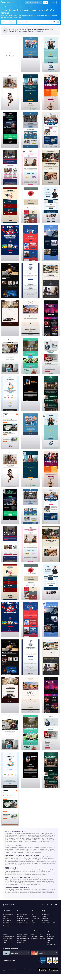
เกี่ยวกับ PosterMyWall (8, 914)
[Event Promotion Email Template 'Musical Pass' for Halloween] (51, 318)
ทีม (32, 920)
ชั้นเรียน (44, 916)
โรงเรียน (34, 922)
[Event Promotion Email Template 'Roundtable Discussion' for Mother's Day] (30, 167)
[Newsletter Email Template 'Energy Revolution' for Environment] (51, 243)
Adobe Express (34, 938)
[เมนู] (59, 2)
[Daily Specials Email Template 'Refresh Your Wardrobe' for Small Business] (10, 92)
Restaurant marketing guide (48, 922)
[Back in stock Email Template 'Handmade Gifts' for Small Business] (51, 167)
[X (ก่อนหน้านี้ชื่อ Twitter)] (51, 904)
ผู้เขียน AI (5, 940)
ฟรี (32, 914)
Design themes (21, 920)
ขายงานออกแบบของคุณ (8, 924)
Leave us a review (7, 922)
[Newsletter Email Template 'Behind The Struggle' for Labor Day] (30, 130)
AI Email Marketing (7, 938)
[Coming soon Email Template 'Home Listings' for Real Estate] (10, 431)
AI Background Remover (23, 938)
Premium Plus (35, 918)
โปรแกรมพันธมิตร (7, 920)
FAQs (48, 940)
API (48, 942)
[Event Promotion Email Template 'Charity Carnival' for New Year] (30, 356)
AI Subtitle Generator (22, 934)
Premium (34, 916)
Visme (41, 934)
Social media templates (23, 918)
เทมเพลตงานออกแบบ (22, 914)
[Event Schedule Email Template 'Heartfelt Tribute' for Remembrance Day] (30, 205)
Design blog (45, 918)
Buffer (41, 936)
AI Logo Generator (21, 940)
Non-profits (35, 924)
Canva (32, 934)
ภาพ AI (4, 942)
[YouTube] (56, 904)
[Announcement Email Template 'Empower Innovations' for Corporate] (51, 54)
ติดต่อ (48, 934)
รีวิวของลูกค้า (6, 926)
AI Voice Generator (21, 936)
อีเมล (11, 22)
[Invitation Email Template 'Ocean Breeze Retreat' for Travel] (10, 356)
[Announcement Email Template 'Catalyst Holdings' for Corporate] (30, 92)
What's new (5, 916)
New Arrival (14, 7)
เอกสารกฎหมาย (51, 944)
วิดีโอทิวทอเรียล (45, 914)
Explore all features (22, 924)
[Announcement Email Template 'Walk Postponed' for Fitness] (30, 54)
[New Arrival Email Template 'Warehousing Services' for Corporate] (10, 167)
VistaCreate (34, 936)
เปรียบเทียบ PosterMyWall (37, 931)
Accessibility (50, 938)
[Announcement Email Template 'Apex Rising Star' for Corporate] (30, 280)
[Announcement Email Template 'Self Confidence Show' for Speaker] (30, 393)
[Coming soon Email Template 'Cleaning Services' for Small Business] (10, 393)
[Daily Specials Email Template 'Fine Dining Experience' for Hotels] (30, 318)
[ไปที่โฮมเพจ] (6, 2)
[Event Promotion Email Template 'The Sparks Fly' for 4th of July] (10, 243)
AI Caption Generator (22, 942)
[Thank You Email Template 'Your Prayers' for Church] (10, 318)
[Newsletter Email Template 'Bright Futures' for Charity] (51, 130)
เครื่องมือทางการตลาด (22, 922)
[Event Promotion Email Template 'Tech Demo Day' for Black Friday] (10, 130)
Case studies (6, 918)
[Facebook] (42, 904)
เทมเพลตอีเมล (4, 7)
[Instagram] (47, 904)
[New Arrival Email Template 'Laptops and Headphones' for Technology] (10, 280)
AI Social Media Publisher (9, 936)
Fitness (22, 7)
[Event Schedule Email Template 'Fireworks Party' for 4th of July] (30, 243)
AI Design (5, 934)
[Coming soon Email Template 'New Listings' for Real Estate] (51, 280)
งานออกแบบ (4, 22)
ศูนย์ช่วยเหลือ (50, 936)
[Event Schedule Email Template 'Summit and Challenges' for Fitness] (51, 92)
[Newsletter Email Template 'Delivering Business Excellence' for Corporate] (51, 205)
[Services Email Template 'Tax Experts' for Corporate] (51, 356)
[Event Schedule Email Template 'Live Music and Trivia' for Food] (10, 205)
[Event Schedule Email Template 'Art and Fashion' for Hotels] (51, 393)
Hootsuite (42, 938)
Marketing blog (45, 920)
